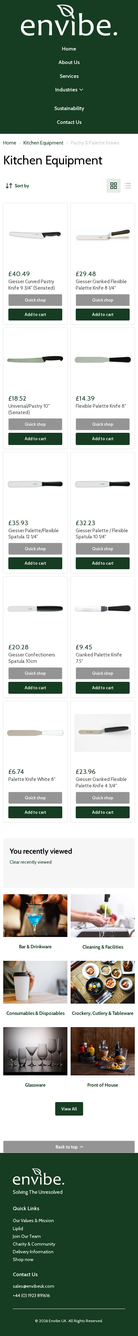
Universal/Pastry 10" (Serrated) (29, 409)
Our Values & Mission (33, 1220)
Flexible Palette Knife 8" (101, 406)
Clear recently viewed (31, 862)
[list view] (128, 186)
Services (69, 76)
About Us (69, 62)
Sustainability (69, 108)
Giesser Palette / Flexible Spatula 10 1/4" (102, 534)
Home (69, 49)
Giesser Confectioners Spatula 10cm (31, 658)
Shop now (23, 1259)
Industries (66, 90)
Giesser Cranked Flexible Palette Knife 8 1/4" (101, 285)
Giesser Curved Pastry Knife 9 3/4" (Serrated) (31, 285)
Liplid (18, 1228)
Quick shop (35, 299)
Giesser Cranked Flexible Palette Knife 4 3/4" (101, 782)
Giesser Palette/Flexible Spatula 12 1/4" (33, 534)
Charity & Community (34, 1244)
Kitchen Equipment (43, 143)
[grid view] (114, 186)
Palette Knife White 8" (32, 779)
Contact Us (69, 122)
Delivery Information (33, 1252)
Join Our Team (27, 1236)
